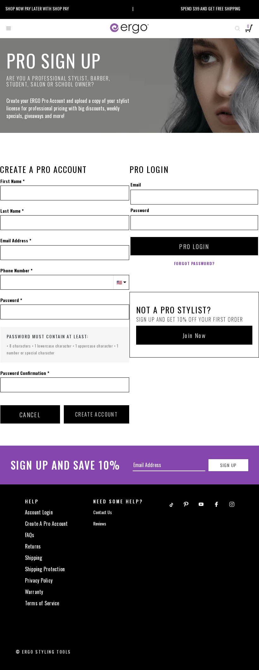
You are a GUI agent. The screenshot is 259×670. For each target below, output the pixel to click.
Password (9, 300)
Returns (33, 546)
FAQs (29, 535)
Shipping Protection (45, 569)
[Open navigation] (8, 28)
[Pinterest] (186, 503)
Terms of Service (42, 603)
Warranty (34, 592)
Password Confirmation (23, 373)
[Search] (237, 28)
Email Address (14, 240)
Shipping (33, 557)
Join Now (194, 335)
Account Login (39, 512)
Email (135, 184)
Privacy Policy (39, 580)
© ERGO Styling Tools (43, 652)
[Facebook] (216, 503)
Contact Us (102, 512)
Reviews (99, 523)
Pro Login (194, 246)
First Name (10, 181)
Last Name (10, 211)
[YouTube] (201, 503)
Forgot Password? (194, 263)
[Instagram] (231, 503)
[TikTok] (170, 503)
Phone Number (14, 270)
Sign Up (228, 465)
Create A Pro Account (46, 523)
